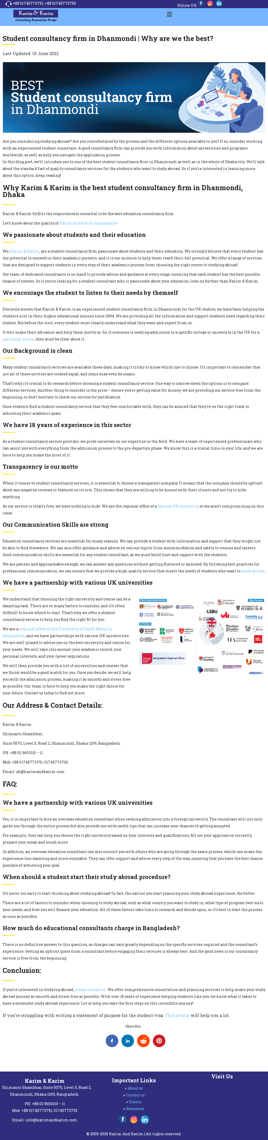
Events (135, 1101)
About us (135, 1088)
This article (177, 1015)
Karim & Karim (24, 251)
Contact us (135, 1095)
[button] (169, 14)
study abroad (253, 570)
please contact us (90, 989)
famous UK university (178, 506)
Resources (135, 1108)
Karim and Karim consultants (87, 223)
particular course (18, 339)
